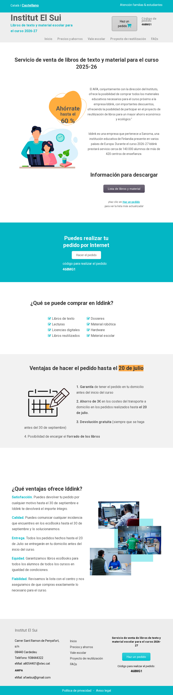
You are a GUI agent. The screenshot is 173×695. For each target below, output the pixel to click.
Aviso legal (103, 690)
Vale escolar (78, 652)
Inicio (73, 641)
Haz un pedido (131, 202)
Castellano (30, 5)
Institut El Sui (36, 18)
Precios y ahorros (81, 647)
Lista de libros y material (124, 188)
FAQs (73, 664)
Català (15, 5)
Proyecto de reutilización (86, 658)
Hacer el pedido (86, 255)
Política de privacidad (77, 690)
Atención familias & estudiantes (141, 5)
